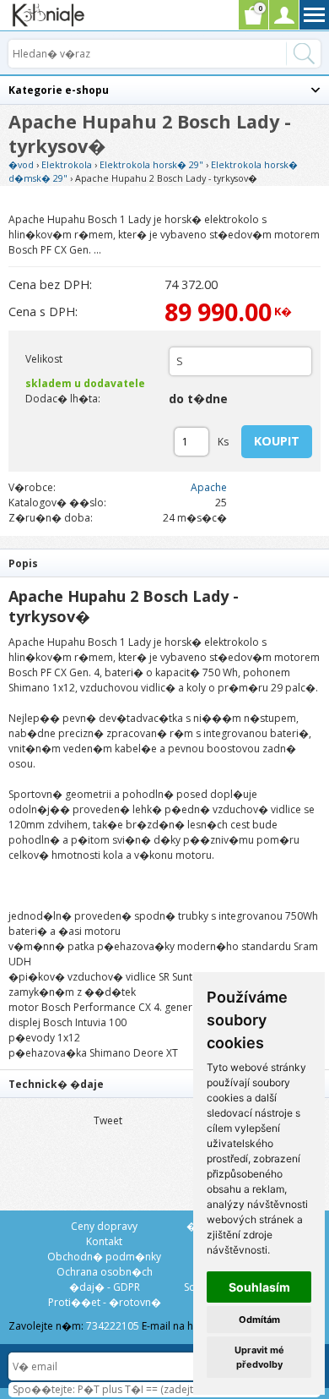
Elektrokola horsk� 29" (151, 164)
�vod (21, 164)
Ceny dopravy (104, 1226)
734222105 (112, 1326)
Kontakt (104, 1241)
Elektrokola (66, 164)
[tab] (164, 563)
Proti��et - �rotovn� (104, 1302)
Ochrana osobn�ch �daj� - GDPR (105, 1279)
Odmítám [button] (259, 1319)
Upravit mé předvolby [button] (259, 1357)
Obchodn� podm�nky (104, 1256)
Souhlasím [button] (259, 1287)
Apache (209, 487)
